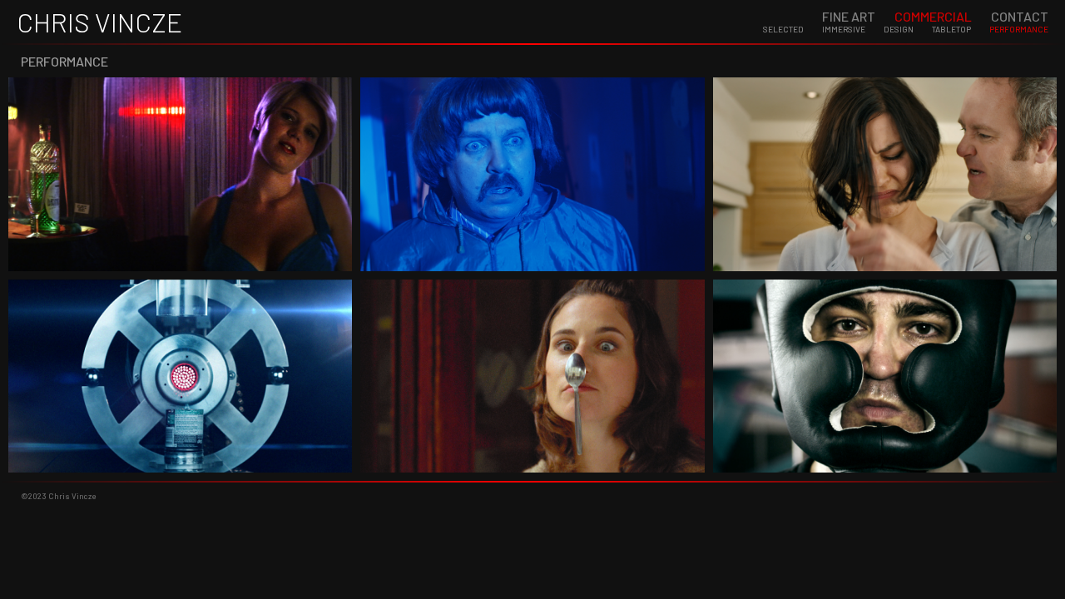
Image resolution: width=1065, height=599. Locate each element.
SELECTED (783, 29)
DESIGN (899, 29)
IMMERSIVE (843, 29)
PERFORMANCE (1018, 29)
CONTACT (1019, 16)
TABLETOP (951, 29)
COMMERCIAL (933, 16)
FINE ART (848, 16)
